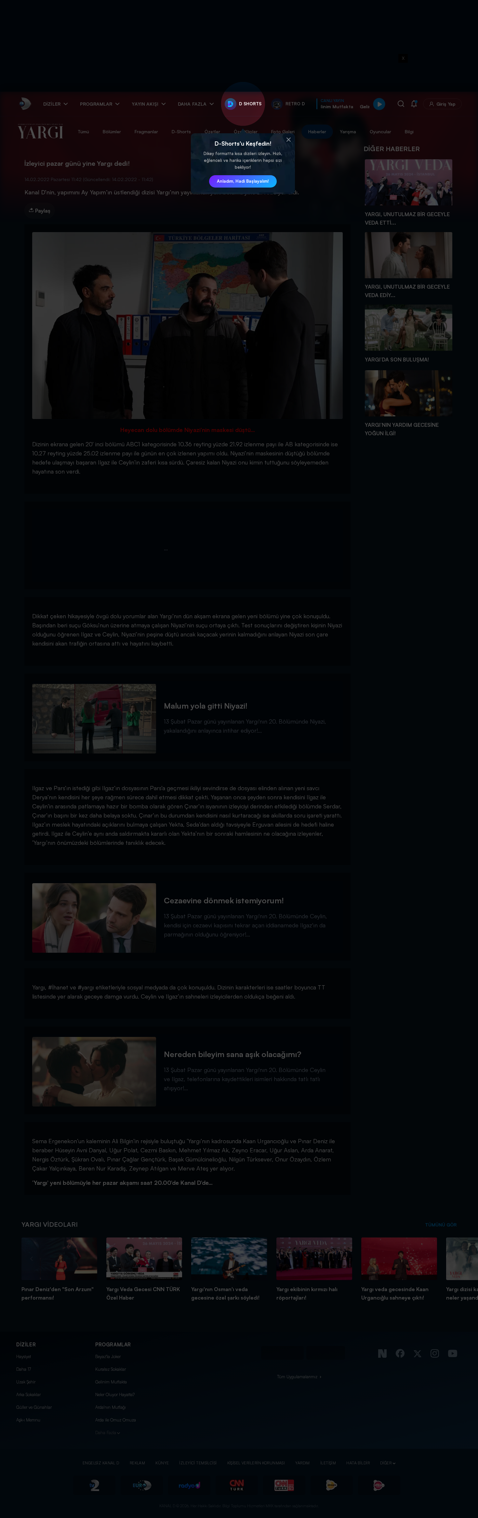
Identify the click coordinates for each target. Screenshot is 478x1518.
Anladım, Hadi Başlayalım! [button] (243, 181)
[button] (288, 140)
